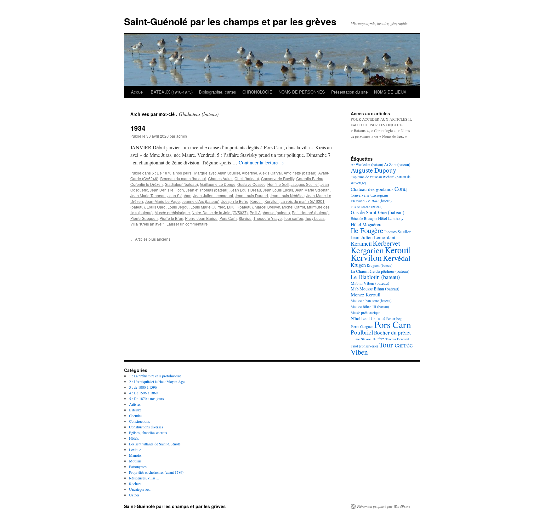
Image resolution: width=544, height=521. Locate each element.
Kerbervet (386, 243)
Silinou (355, 339)
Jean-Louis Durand (251, 195)
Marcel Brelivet (267, 206)
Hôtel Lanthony (390, 218)
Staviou (245, 218)
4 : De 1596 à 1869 (143, 392)
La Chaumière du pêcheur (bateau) (380, 271)
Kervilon (271, 201)
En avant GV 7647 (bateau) (371, 200)
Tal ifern (378, 338)
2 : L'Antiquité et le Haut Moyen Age (156, 381)
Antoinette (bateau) (300, 172)
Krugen (358, 264)
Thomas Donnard (397, 339)
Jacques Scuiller (305, 184)
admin (181, 136)
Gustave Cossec (251, 184)
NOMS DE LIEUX (390, 92)
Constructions (139, 421)
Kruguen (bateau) (380, 265)
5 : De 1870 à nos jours (171, 172)
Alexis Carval (270, 172)
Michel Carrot (293, 206)
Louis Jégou (178, 206)
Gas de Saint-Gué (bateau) (377, 212)
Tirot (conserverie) (364, 346)
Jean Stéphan (179, 195)
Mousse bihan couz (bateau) (371, 300)
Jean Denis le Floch (167, 189)
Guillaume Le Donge (217, 184)
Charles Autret (220, 178)
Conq (400, 188)
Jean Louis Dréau (245, 189)
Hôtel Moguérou (366, 224)
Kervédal (397, 258)
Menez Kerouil (365, 294)
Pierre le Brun (171, 218)
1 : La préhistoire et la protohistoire (155, 375)
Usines (134, 494)
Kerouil (256, 201)
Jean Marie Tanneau (148, 195)
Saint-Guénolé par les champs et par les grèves (230, 21)
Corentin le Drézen (146, 184)
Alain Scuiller (229, 172)
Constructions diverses (146, 426)
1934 (137, 128)
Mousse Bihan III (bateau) (370, 306)
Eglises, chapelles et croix (148, 432)
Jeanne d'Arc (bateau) (200, 201)
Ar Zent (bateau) (397, 164)
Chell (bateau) (247, 178)
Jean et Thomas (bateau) (207, 189)
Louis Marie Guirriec (207, 206)
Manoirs (135, 455)
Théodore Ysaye (267, 218)
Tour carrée (293, 218)
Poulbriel (362, 332)
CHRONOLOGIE (257, 92)
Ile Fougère (367, 230)
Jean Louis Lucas (278, 189)
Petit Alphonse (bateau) (270, 212)
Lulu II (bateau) (240, 206)
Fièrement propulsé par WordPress (383, 506)
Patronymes (138, 466)
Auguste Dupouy (373, 170)
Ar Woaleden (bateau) (367, 164)
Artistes (135, 404)
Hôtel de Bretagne (364, 218)
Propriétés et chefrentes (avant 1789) (156, 472)
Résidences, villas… (144, 477)
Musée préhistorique (172, 212)
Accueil (137, 92)
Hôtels (134, 438)
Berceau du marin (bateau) (183, 178)
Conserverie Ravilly (277, 178)
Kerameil (361, 243)
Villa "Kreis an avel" (147, 223)
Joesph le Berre (234, 201)
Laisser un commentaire (187, 223)
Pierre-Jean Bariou (201, 218)
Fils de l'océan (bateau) (366, 206)
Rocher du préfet (392, 332)
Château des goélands (372, 189)
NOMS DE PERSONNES (302, 92)
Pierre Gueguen (144, 218)
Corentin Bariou (309, 178)
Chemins (135, 415)
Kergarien (367, 249)
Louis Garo (156, 206)
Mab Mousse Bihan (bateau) (375, 289)
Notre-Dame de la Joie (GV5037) (220, 212)
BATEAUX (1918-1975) (172, 92)
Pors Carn (228, 218)
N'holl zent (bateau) (368, 318)
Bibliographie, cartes (217, 92)
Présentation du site (349, 92)
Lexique (135, 449)
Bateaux (135, 409)
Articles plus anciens (150, 239)
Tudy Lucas (315, 218)
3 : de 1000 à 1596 (143, 387)
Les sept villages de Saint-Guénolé (154, 443)
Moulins (135, 460)
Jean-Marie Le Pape (162, 201)
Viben (359, 352)
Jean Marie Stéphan (312, 189)
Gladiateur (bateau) (181, 184)
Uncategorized (139, 489)
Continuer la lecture (261, 162)
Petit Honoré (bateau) (310, 212)
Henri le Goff (278, 184)
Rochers (135, 483)
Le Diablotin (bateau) (375, 277)
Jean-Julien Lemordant (213, 195)
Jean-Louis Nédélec (287, 195)
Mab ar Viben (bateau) (370, 283)
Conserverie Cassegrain (369, 195)
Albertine (249, 172)
